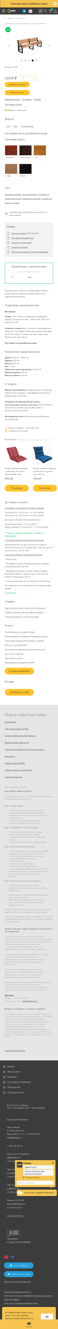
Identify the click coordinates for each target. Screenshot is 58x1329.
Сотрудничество (15, 1092)
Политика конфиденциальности (17, 1292)
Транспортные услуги (14, 658)
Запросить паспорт (19, 247)
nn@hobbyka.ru (13, 1188)
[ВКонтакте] (12, 1258)
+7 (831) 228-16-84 (15, 1192)
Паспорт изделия (18, 233)
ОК (47, 1316)
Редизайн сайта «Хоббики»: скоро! (29, 3)
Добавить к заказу (17, 84)
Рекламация (10, 756)
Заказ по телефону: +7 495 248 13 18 (23, 428)
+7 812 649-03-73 (14, 1161)
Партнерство (14, 1087)
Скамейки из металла (31, 199)
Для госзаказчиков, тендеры (16, 729)
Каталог (11, 1066)
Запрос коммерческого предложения (20, 736)
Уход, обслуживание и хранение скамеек (22, 617)
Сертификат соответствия (22, 238)
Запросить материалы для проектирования (29, 252)
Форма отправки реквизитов (17, 742)
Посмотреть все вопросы (15, 1050)
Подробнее (11, 592)
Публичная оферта (12, 1299)
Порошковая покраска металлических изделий (24, 641)
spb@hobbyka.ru (14, 1157)
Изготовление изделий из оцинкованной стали (25, 649)
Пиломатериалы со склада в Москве (19, 632)
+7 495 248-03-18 (14, 1146)
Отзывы (37, 99)
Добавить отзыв (19, 692)
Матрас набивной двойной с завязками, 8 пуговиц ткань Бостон (44, 471)
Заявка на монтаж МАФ (15, 763)
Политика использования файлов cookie (21, 1303)
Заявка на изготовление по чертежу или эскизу (25, 749)
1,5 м (8, 126)
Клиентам (12, 1077)
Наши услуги (13, 1071)
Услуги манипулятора (14, 654)
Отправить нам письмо (18, 431)
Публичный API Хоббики (17, 1119)
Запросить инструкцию (21, 243)
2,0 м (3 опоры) (27, 126)
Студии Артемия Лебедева (19, 1242)
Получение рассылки (13, 777)
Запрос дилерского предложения (18, 770)
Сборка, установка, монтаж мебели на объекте (24, 612)
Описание (26, 99)
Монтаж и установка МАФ (16, 645)
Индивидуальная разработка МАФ (19, 662)
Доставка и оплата (13, 104)
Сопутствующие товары (30, 439)
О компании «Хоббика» (19, 1082)
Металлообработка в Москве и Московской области (26, 636)
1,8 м (15, 126)
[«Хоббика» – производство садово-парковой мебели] (11, 11)
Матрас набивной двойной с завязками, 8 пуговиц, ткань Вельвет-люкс (16, 471)
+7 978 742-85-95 (14, 1177)
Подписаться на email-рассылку (17, 1282)
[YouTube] (6, 1258)
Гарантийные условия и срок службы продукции (25, 608)
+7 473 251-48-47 (14, 1208)
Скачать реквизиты (19, 671)
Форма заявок (10, 722)
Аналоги (47, 439)
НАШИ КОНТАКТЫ (15, 1216)
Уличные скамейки (29, 194)
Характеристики (12, 99)
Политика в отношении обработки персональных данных (28, 1296)
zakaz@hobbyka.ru (30, 1001)
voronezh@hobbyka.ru (16, 1204)
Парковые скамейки (13, 194)
